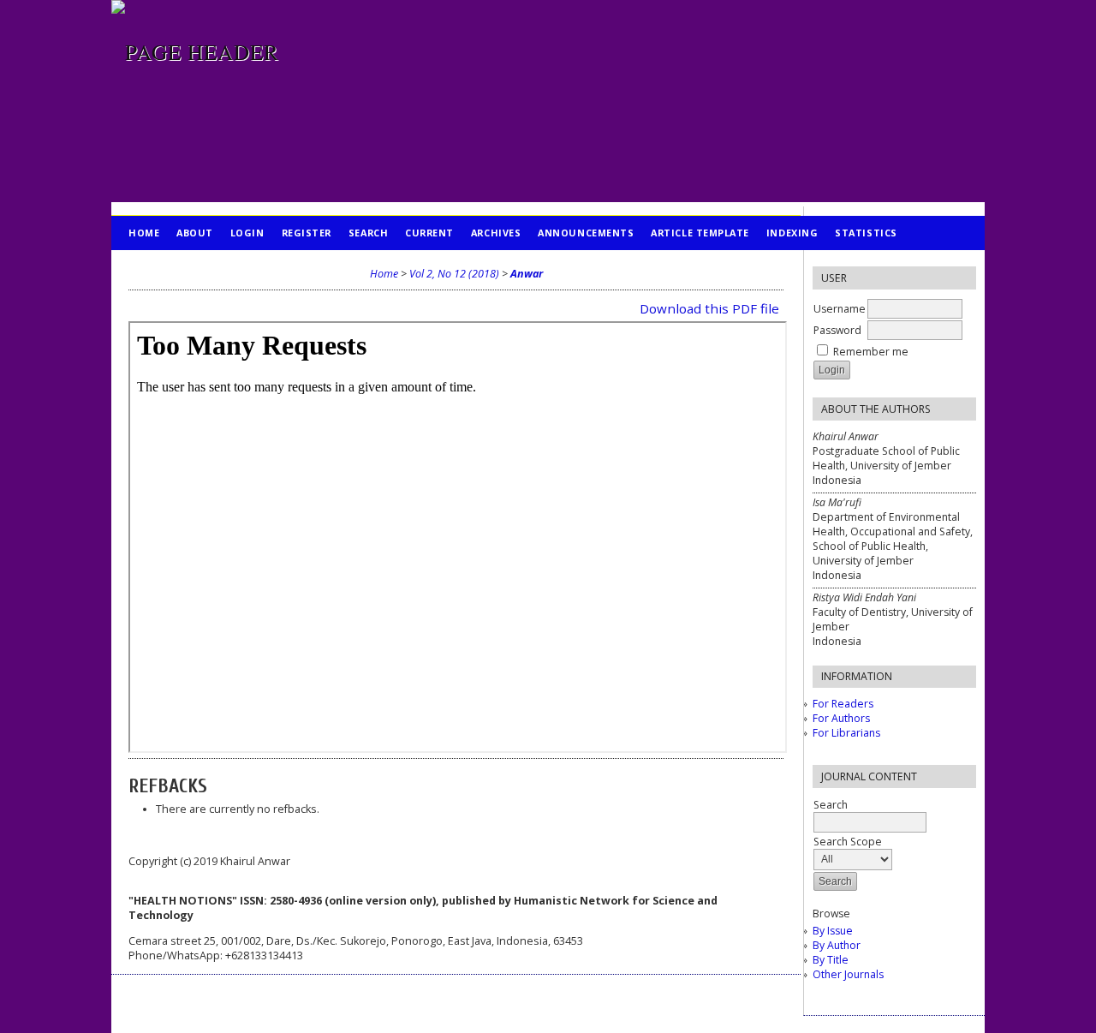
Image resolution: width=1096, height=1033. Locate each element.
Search (368, 232)
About (194, 232)
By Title (831, 959)
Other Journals (848, 974)
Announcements (586, 232)
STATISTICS (865, 232)
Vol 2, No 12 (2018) (454, 273)
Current (429, 232)
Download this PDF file (709, 308)
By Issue (833, 930)
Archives (496, 232)
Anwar (526, 273)
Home (143, 232)
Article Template (700, 232)
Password (837, 330)
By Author (837, 945)
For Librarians (846, 732)
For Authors (841, 718)
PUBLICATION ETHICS (184, 266)
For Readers (843, 703)
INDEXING (792, 232)
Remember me (870, 351)
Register (306, 232)
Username (839, 309)
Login (247, 232)
